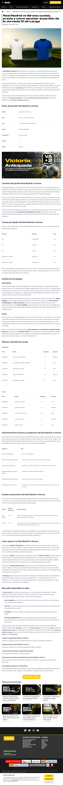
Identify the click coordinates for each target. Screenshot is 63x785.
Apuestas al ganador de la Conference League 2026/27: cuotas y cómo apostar (11, 698)
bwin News (18, 628)
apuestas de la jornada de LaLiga (37, 98)
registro (4, 634)
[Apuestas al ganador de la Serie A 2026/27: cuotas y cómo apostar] (51, 709)
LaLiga (52, 628)
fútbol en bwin (8, 592)
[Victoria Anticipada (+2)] (31, 165)
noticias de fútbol (35, 628)
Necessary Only (49, 778)
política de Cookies (53, 771)
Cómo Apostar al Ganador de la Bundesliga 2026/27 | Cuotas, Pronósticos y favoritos (31, 718)
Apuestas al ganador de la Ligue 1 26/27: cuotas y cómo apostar (11, 717)
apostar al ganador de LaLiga (20, 100)
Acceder (46, 2)
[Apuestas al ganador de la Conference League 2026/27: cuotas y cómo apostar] (11, 689)
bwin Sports (19, 88)
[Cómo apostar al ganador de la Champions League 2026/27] (51, 689)
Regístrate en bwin (31, 677)
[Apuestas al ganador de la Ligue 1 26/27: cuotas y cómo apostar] (11, 709)
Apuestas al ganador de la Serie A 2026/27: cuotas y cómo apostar (50, 717)
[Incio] (2, 11)
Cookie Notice (15, 780)
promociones (13, 634)
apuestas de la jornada (8, 630)
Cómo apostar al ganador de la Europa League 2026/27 (31, 697)
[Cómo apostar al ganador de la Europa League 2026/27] (31, 689)
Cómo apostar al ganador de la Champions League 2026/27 (51, 698)
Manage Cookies (48, 781)
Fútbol (8, 11)
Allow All (49, 775)
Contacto (9, 738)
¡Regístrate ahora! (55, 2)
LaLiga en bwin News (16, 98)
